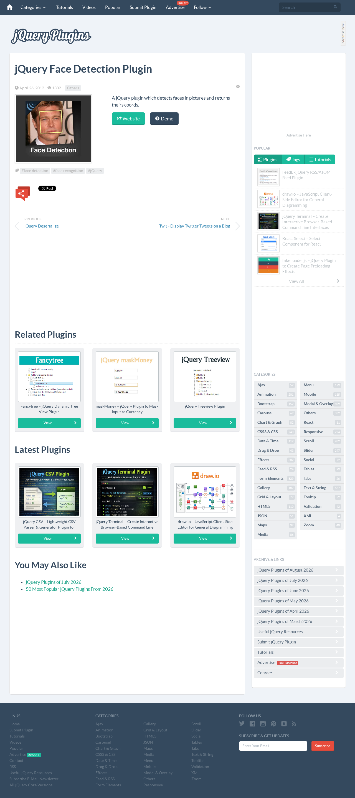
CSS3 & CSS (275, 432)
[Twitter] (242, 723)
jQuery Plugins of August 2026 (285, 570)
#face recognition (68, 170)
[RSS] (294, 723)
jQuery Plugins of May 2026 (283, 600)
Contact (264, 672)
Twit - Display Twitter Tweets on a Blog (194, 226)
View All (296, 281)
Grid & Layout (275, 497)
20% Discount (287, 663)
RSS (12, 766)
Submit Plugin (143, 7)
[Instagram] (263, 723)
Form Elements (275, 478)
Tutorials (64, 7)
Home (14, 724)
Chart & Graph (275, 422)
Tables (322, 469)
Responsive (322, 432)
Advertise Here (298, 135)
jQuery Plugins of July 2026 (54, 582)
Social (322, 460)
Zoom (322, 525)
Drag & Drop (275, 450)
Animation (275, 394)
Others (73, 88)
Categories (31, 7)
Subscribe (322, 746)
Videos (89, 7)
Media (275, 534)
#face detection (35, 170)
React (322, 422)
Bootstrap (275, 403)
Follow (200, 7)
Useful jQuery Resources (280, 631)
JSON (275, 516)
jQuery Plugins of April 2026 (283, 611)
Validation (322, 506)
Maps (275, 525)
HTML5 (275, 506)
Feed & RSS (275, 469)
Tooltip (322, 497)
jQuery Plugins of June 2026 (283, 590)
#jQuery (95, 170)
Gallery (275, 488)
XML (322, 516)
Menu (322, 385)
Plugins (269, 159)
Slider (322, 450)
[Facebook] (252, 723)
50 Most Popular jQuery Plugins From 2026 (69, 589)
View (48, 423)
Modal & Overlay (322, 403)
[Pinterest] (273, 723)
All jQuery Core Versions (30, 785)
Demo (166, 118)
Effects (275, 460)
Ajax (275, 385)
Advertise (177, 5)
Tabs (322, 478)
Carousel (275, 413)
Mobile (322, 394)
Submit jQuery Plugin (276, 642)
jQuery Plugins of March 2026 (284, 621)
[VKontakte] (284, 723)
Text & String (322, 488)
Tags (295, 159)
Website (131, 118)
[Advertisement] (127, 278)
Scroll (322, 441)
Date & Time (275, 441)
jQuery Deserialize (41, 226)
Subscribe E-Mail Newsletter (34, 779)
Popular (112, 7)
